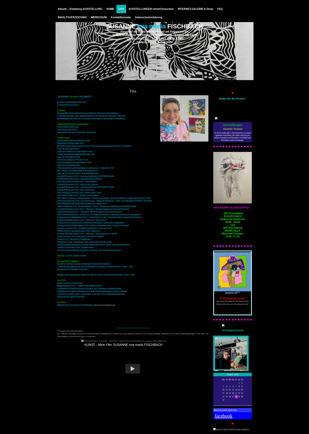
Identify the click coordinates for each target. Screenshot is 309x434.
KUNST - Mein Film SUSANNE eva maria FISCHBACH (123, 344)
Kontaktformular (121, 17)
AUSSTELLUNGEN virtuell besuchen (151, 9)
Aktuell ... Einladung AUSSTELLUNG (80, 9)
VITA (121, 9)
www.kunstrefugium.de (104, 305)
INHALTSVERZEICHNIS (72, 17)
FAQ (220, 9)
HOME (110, 9)
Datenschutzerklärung (148, 17)
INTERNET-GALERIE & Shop (195, 9)
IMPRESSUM (99, 17)
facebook (223, 415)
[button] (132, 369)
